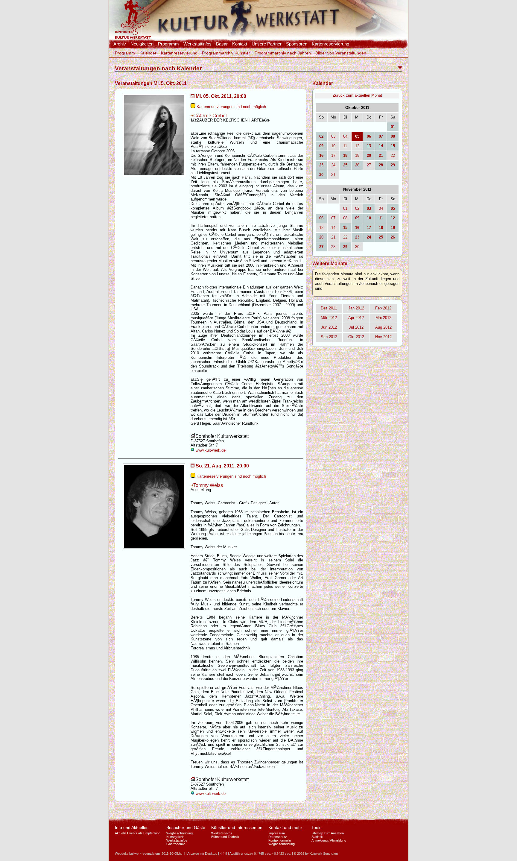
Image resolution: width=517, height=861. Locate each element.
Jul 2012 (356, 327)
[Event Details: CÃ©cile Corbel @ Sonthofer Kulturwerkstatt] (154, 176)
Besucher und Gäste (185, 827)
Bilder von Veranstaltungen (340, 53)
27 (369, 165)
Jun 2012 (329, 327)
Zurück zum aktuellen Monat (357, 95)
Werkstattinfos (197, 44)
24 (333, 165)
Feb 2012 (383, 308)
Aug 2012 (383, 327)
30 (357, 247)
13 (321, 227)
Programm (168, 44)
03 (333, 136)
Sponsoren (296, 44)
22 (393, 155)
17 (333, 155)
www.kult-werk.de (210, 450)
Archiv (119, 44)
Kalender (147, 53)
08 (345, 218)
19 (357, 155)
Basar (222, 44)
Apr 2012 (356, 317)
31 (333, 174)
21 (333, 237)
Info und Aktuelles (131, 827)
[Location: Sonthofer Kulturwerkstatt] (193, 436)
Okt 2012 (356, 337)
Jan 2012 (356, 308)
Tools (316, 827)
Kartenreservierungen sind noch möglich (230, 106)
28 (333, 247)
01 (345, 208)
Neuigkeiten (141, 44)
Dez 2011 (329, 308)
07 (333, 218)
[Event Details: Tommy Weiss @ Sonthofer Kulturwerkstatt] (154, 549)
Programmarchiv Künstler (226, 53)
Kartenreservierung (330, 44)
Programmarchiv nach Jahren (283, 53)
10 (333, 146)
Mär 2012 (329, 317)
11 (345, 146)
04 (345, 136)
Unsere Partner (267, 44)
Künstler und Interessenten (236, 827)
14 (333, 227)
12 (357, 146)
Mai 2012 (383, 317)
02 (357, 208)
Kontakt (239, 44)
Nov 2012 (383, 337)
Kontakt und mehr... (286, 827)
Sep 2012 (329, 337)
